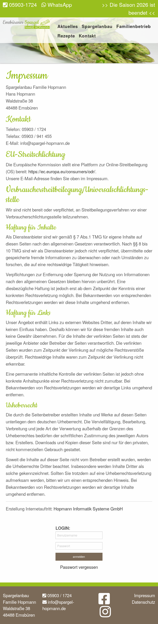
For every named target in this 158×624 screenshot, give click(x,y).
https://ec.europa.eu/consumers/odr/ (61, 171)
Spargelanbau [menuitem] (97, 26)
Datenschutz (143, 602)
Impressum (144, 595)
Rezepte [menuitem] (66, 36)
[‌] (104, 602)
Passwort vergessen (79, 567)
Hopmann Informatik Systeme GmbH (88, 508)
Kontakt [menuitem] (87, 36)
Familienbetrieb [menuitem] (133, 26)
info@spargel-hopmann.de (58, 605)
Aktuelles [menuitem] (67, 26)
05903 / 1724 (59, 595)
